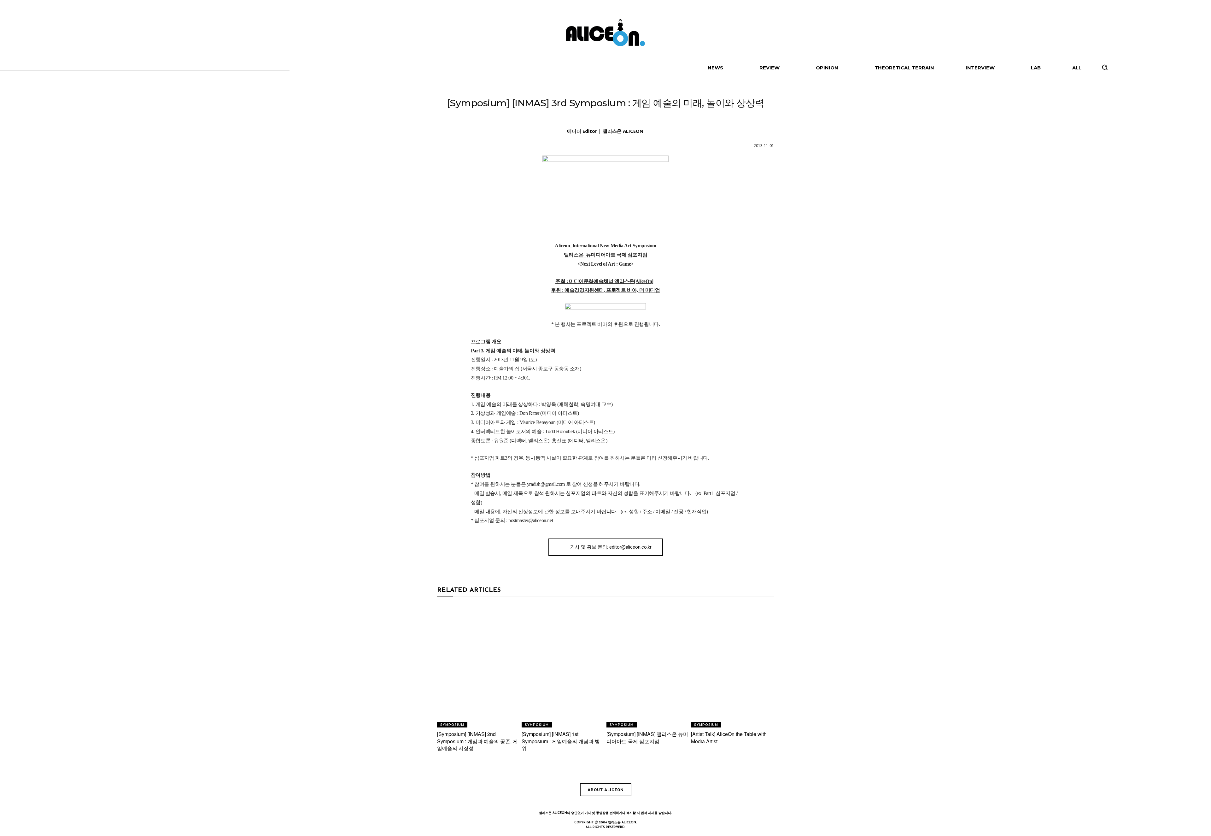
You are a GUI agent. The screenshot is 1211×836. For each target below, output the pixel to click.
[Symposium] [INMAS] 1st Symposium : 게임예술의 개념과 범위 (561, 741)
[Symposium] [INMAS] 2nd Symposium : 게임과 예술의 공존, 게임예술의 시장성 (477, 741)
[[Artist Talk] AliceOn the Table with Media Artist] (732, 665)
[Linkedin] (605, 803)
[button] (1104, 67)
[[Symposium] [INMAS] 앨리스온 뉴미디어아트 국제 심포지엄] (647, 665)
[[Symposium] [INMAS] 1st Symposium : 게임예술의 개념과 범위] (563, 665)
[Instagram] (591, 803)
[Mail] (620, 803)
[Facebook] (576, 803)
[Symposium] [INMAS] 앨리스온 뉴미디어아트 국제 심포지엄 (647, 737)
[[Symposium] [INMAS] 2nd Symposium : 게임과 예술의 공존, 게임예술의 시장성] (478, 665)
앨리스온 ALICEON (623, 131)
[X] (634, 803)
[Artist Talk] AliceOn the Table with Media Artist (729, 737)
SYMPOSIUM (605, 118)
